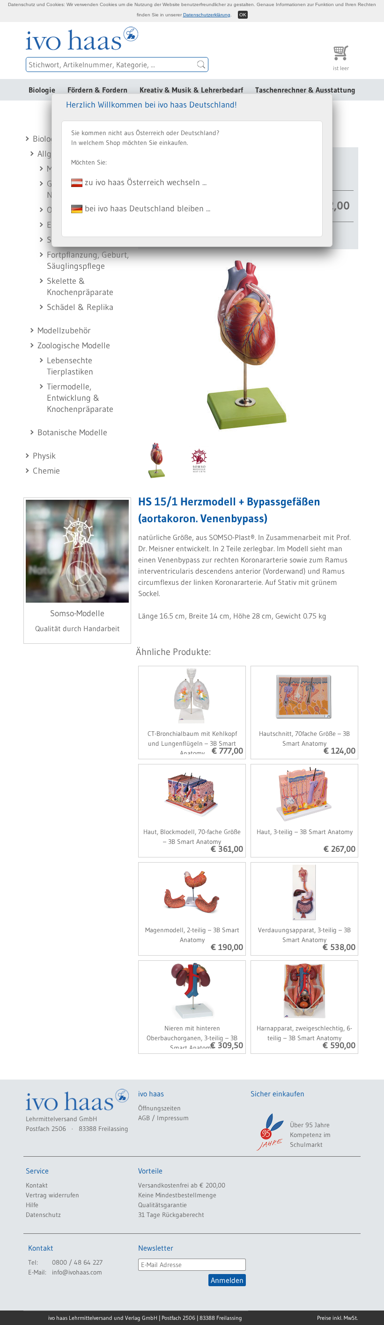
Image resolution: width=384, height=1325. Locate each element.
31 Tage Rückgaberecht (171, 1214)
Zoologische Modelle (73, 345)
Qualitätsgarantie (162, 1205)
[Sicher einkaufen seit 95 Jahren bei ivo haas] (269, 1132)
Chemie (46, 471)
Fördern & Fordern (97, 89)
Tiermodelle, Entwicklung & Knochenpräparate (80, 398)
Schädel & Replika (80, 307)
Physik (44, 456)
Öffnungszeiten (159, 1108)
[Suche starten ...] (201, 64)
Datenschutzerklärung (206, 14)
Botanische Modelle (72, 432)
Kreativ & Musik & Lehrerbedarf (191, 89)
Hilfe (32, 1205)
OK (242, 14)
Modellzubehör (64, 330)
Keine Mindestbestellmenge (177, 1195)
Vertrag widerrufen (52, 1195)
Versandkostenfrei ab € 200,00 (181, 1185)
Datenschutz (43, 1214)
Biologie (42, 89)
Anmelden (227, 1280)
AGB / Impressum (163, 1118)
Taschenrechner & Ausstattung (305, 89)
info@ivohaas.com (77, 1272)
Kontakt (37, 1185)
